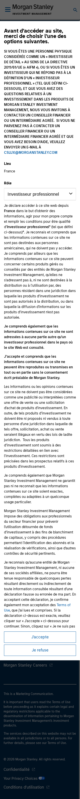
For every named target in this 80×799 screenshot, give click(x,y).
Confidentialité (17, 769)
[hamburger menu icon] (7, 9)
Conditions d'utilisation (24, 787)
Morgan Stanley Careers (25, 665)
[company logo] (32, 9)
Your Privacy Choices (21, 778)
